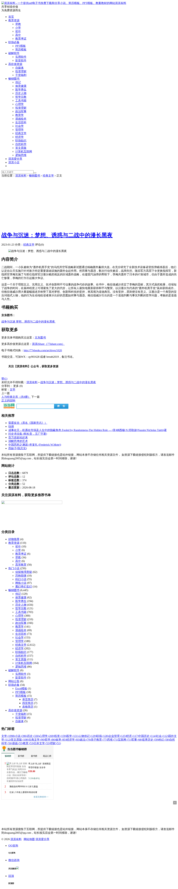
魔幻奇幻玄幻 (23, 586)
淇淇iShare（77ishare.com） (48, 343)
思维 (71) (112, 739)
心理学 (19, 104)
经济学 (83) (73, 739)
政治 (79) (85, 739)
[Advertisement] (89, 203)
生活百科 (20, 122)
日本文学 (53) (42, 743)
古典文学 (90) (37, 739)
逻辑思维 (20, 155)
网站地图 (29, 839)
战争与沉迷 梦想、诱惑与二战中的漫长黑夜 (28, 321)
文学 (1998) (8, 736)
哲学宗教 (20, 96)
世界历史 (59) (150, 739)
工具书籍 (20, 100)
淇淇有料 (120, 3)
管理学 (19, 129)
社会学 (19, 125)
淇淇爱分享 (15, 158)
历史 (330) (33, 736)
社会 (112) (162, 736)
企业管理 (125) (117, 736)
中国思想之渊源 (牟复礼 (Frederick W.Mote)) (34, 444)
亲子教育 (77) (99, 739)
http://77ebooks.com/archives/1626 (43, 350)
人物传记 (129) (87, 736)
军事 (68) (136, 739)
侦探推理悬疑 (23, 571)
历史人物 (20, 93)
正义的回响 (8, 400)
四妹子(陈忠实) (17, 448)
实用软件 (20, 56)
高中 (18, 34)
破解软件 (13, 53)
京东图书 (40, 337)
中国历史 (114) (147, 736)
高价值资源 (15, 64)
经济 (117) (132, 736)
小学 (18, 27)
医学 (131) (72, 736)
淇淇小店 (13, 162)
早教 (18, 24)
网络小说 (20, 582)
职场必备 (13, 42)
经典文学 (20, 133)
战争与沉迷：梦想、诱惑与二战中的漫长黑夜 (57, 235)
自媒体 (19, 67)
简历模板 (20, 49)
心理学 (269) (46, 736)
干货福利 (20, 75)
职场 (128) (102, 736)
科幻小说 (20, 579)
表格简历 (27, 706)
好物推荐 (13, 539)
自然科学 (20, 144)
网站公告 (13, 681)
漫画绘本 (20, 118)
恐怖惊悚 (20, 575)
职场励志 (20, 140)
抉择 (11, 426)
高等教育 (20, 564)
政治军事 (20, 111)
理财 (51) (55, 743)
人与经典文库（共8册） (16, 396)
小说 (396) (21, 736)
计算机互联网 (23, 151)
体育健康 (20, 85)
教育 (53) (28, 743)
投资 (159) (60, 736)
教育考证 (20, 38)
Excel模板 (21, 688)
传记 (18, 82)
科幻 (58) (164, 739)
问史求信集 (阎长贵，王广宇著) (27, 433)
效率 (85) (61, 739)
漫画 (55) (17, 743)
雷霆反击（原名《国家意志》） (27, 422)
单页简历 (27, 699)
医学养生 (20, 89)
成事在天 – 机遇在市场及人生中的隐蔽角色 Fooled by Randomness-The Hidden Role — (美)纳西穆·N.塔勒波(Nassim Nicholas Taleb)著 (87, 430)
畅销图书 (13, 78)
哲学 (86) (50, 739)
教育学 (19, 115)
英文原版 (20, 147)
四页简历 (27, 703)
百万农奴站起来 (18, 437)
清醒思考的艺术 (18, 441)
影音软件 (20, 60)
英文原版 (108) (20, 739)
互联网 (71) (124, 739)
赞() (4, 378)
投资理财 (20, 71)
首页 (11, 16)
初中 (18, 31)
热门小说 (13, 568)
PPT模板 (20, 45)
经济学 (19, 136)
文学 (12, 389)
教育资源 (13, 20)
